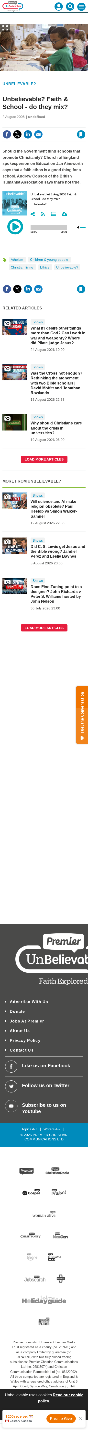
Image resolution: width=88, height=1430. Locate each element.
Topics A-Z (30, 1129)
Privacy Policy (25, 1040)
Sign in (25, 124)
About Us (20, 1031)
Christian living (22, 267)
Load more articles (44, 459)
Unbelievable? (19, 84)
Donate (17, 1011)
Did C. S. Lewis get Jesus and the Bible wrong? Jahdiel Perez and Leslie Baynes (58, 552)
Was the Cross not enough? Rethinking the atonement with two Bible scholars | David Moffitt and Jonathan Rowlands (56, 383)
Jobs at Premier (27, 1021)
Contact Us (22, 1050)
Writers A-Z (52, 1129)
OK (44, 1414)
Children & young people (49, 259)
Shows (38, 322)
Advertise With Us (29, 1002)
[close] (47, 130)
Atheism (17, 259)
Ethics (45, 267)
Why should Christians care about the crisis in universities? (56, 428)
